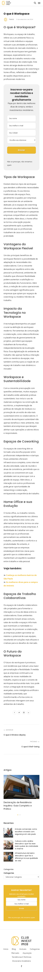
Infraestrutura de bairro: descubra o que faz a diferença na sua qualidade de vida (26, 857)
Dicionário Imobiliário (21, 961)
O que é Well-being (30, 746)
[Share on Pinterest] (24, 713)
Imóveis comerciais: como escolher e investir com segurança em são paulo (26, 831)
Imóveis (22, 949)
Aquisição (27, 953)
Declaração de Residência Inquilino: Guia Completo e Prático (18, 805)
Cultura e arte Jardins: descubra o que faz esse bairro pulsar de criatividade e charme (26, 845)
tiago (11, 19)
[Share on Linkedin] (28, 713)
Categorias (9, 873)
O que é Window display (15, 734)
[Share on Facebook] (14, 713)
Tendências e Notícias (21, 957)
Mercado (15, 953)
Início (5, 949)
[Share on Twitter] (19, 713)
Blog (14, 949)
